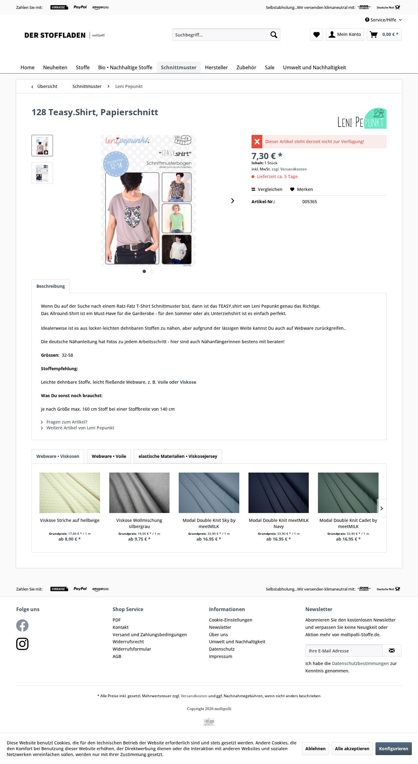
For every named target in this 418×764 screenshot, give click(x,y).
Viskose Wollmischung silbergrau (139, 523)
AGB (117, 656)
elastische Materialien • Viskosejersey (178, 456)
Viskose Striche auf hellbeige (69, 520)
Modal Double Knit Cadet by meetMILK (348, 523)
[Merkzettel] (316, 35)
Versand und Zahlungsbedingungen (150, 634)
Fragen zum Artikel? (66, 422)
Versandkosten (194, 695)
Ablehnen (315, 748)
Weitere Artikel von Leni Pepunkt (79, 428)
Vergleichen (269, 189)
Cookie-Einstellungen (230, 620)
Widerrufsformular (132, 649)
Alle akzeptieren (352, 748)
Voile (163, 382)
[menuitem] (226, 35)
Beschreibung (50, 286)
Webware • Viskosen (57, 456)
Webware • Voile (109, 456)
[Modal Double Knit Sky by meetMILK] (209, 492)
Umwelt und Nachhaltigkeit (237, 641)
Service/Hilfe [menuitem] (383, 20)
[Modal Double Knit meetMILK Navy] (278, 492)
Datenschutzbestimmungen (360, 663)
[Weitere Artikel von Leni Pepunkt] (361, 118)
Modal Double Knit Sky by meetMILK (209, 523)
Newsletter (220, 627)
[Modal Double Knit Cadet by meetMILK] (348, 492)
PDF (117, 620)
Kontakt (121, 627)
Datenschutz (222, 649)
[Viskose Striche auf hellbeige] (69, 492)
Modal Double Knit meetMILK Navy (279, 523)
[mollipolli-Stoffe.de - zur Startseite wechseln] (65, 44)
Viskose (188, 382)
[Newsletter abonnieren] (391, 650)
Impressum (220, 656)
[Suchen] (273, 35)
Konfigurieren (393, 748)
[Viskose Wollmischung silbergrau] (139, 492)
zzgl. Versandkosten (289, 169)
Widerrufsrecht (128, 641)
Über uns (218, 634)
